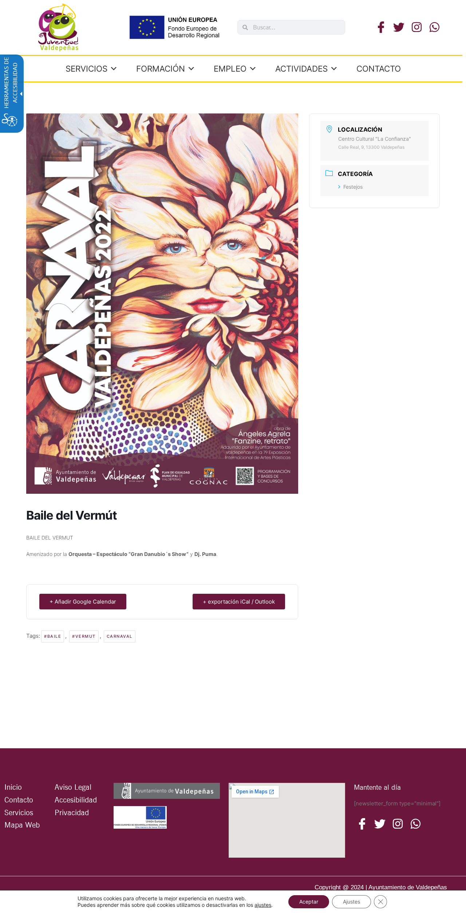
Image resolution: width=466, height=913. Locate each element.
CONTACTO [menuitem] (378, 68)
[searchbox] (296, 27)
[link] (58, 27)
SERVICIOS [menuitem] (86, 68)
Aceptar (308, 901)
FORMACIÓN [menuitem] (160, 68)
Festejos (353, 187)
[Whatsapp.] (434, 27)
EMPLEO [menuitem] (230, 68)
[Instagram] (415, 823)
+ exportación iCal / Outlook (239, 601)
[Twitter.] (398, 27)
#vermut (84, 636)
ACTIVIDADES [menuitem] (301, 68)
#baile (52, 636)
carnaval (120, 636)
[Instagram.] (416, 27)
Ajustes (351, 901)
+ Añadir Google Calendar (83, 601)
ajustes (262, 905)
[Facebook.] (381, 27)
